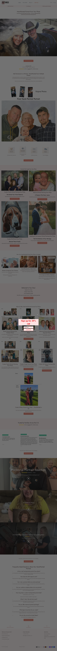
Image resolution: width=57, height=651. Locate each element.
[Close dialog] (37, 315)
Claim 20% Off (28, 329)
